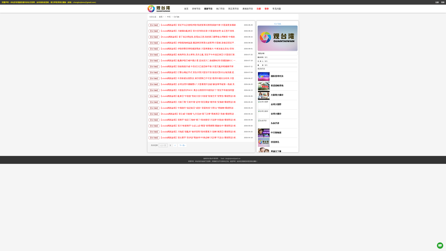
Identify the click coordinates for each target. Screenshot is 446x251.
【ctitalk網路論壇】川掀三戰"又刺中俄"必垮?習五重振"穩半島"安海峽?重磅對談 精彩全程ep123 (203, 102)
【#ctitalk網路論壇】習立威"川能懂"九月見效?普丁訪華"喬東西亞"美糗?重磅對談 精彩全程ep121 (204, 114)
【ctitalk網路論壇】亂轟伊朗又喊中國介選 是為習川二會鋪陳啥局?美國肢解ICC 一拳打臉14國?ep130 (206, 60)
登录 (442, 2)
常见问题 (276, 9)
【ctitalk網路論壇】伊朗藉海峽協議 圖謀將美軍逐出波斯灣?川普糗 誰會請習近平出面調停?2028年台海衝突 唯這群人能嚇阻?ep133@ (220, 43)
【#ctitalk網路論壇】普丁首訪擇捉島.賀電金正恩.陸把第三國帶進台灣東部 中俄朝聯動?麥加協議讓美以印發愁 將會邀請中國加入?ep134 (222, 37)
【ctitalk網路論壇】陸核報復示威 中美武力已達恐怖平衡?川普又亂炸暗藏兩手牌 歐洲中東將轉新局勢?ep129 (209, 66)
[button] (440, 245)
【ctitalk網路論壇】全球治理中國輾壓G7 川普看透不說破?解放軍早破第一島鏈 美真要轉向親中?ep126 (206, 84)
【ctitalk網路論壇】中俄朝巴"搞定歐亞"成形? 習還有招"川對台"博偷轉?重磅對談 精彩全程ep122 (204, 108)
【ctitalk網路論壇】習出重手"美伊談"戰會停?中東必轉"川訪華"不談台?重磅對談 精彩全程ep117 (203, 137)
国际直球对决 (277, 76)
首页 (186, 9)
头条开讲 (275, 123)
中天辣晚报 (276, 132)
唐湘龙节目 (248, 9)
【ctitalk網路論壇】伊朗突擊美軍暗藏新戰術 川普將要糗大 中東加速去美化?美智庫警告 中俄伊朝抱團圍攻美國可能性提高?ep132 (219, 49)
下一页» (182, 145)
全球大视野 (276, 104)
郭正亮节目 (233, 9)
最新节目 (208, 9)
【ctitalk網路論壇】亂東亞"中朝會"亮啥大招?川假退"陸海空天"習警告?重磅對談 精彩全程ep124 (203, 96)
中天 (169, 17)
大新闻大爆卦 (277, 95)
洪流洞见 (275, 142)
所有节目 (196, 9)
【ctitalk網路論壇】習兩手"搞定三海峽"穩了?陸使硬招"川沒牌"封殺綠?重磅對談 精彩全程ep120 (203, 120)
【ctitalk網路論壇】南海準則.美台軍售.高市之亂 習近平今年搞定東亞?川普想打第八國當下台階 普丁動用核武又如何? (213, 54)
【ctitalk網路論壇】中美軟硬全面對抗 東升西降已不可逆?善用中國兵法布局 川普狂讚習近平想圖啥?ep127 (208, 78)
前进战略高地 (277, 85)
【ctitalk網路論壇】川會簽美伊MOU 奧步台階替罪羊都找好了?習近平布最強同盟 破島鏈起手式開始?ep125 (208, 90)
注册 (437, 2)
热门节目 (220, 9)
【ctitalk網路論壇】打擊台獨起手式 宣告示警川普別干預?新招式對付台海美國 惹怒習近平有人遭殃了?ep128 (209, 72)
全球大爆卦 (276, 114)
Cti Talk (176, 17)
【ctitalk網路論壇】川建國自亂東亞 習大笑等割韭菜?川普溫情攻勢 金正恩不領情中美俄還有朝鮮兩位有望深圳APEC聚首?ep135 (218, 31)
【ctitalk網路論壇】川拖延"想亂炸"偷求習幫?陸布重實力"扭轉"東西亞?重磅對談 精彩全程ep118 (203, 131)
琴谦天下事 (276, 151)
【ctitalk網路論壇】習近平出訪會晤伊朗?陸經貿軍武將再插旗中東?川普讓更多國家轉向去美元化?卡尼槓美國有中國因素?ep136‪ (218, 25)
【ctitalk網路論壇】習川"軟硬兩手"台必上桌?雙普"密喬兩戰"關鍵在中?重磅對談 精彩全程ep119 (203, 126)
